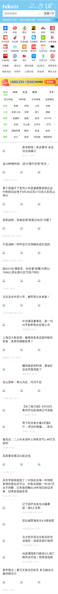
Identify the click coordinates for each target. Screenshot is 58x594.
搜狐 (34, 32)
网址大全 (52, 71)
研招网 (52, 51)
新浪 (43, 32)
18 (48, 6)
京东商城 (36, 99)
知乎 (34, 60)
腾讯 (24, 32)
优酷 (15, 60)
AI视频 (5, 65)
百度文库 (43, 60)
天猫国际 (5, 60)
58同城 (22, 99)
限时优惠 (29, 65)
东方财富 (5, 42)
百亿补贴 (8, 99)
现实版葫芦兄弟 (10, 20)
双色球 (40, 71)
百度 (5, 32)
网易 (52, 32)
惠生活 (17, 65)
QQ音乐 (41, 65)
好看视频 (52, 42)
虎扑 (24, 60)
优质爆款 (49, 99)
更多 (51, 92)
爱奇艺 (43, 42)
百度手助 (43, 51)
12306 (52, 60)
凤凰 (15, 32)
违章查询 (52, 65)
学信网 (15, 42)
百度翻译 (34, 42)
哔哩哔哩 (15, 51)
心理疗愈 (29, 71)
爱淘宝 (34, 51)
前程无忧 (6, 71)
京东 (5, 51)
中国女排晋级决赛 (27, 20)
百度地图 (24, 42)
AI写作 (17, 71)
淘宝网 (24, 51)
